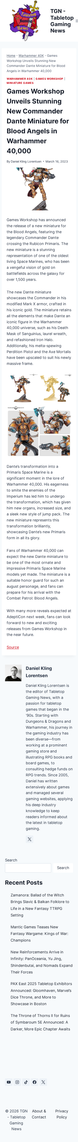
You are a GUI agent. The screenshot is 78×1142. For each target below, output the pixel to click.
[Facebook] (34, 1082)
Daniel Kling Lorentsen (26, 161)
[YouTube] (8, 1082)
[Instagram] (17, 1082)
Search (11, 860)
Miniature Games (20, 82)
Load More (39, 1056)
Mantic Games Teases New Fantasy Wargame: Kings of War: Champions (39, 934)
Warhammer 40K (31, 56)
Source (13, 647)
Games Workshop (49, 78)
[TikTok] (26, 1082)
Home (11, 56)
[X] (43, 1082)
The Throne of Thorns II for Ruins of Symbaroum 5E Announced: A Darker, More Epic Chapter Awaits (40, 1022)
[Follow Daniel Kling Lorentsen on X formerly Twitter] (29, 839)
